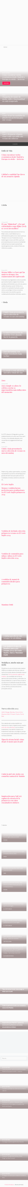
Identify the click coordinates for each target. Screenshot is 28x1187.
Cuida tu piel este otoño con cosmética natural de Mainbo (13, 775)
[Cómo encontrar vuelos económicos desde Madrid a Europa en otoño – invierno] (14, 85)
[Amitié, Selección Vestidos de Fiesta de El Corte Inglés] (14, 910)
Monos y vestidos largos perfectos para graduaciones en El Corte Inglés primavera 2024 (13, 491)
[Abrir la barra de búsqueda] (25, 47)
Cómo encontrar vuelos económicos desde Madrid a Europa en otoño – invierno (12, 157)
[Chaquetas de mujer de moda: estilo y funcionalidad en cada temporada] (14, 104)
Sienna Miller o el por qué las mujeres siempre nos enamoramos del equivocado (13, 274)
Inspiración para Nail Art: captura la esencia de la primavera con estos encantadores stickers (11, 799)
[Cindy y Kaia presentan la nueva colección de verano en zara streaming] (14, 318)
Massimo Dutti (7, 604)
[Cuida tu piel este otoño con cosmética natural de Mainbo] (14, 791)
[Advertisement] (14, 30)
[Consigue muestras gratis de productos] (14, 1143)
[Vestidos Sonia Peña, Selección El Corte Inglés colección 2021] (14, 841)
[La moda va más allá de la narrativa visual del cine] (14, 374)
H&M (3, 712)
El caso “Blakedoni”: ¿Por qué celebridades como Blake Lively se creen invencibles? (14, 226)
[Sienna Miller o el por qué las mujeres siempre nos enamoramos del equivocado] (14, 267)
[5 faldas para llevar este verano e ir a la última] (14, 639)
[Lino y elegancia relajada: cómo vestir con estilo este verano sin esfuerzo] (14, 141)
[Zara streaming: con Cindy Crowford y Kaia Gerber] (14, 357)
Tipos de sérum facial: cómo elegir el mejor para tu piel (12, 740)
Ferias (10, 674)
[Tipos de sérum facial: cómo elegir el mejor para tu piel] (14, 769)
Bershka (12, 712)
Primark (13, 714)
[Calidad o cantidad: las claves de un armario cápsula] (14, 194)
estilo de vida (5, 727)
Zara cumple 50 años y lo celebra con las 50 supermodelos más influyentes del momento (13, 388)
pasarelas (15, 674)
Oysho (18, 714)
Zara (3, 380)
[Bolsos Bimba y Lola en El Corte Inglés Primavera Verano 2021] (14, 858)
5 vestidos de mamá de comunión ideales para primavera (10, 581)
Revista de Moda (19, 1184)
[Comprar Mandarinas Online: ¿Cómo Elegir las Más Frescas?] (14, 1159)
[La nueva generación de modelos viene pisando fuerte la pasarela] (14, 338)
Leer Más (6, 83)
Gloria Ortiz (19, 712)
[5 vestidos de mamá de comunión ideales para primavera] (14, 600)
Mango (7, 712)
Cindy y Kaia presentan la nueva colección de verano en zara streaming (13, 450)
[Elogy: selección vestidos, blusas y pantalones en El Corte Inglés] (14, 926)
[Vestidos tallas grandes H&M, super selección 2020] (14, 874)
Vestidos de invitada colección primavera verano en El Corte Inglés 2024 (13, 533)
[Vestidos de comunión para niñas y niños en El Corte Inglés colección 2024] (14, 575)
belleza (13, 727)
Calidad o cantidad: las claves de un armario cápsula (13, 175)
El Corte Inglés (7, 484)
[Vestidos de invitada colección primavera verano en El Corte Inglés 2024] (14, 549)
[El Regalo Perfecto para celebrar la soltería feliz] (14, 1179)
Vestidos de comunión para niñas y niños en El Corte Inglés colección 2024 (12, 555)
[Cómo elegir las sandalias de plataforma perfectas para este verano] (14, 122)
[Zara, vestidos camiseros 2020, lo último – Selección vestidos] (14, 942)
